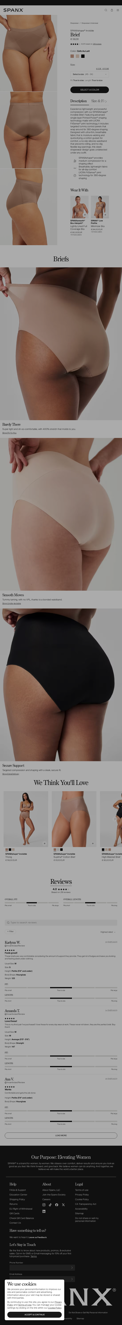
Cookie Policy (54, 1308)
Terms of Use (24, 1305)
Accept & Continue (35, 1314)
